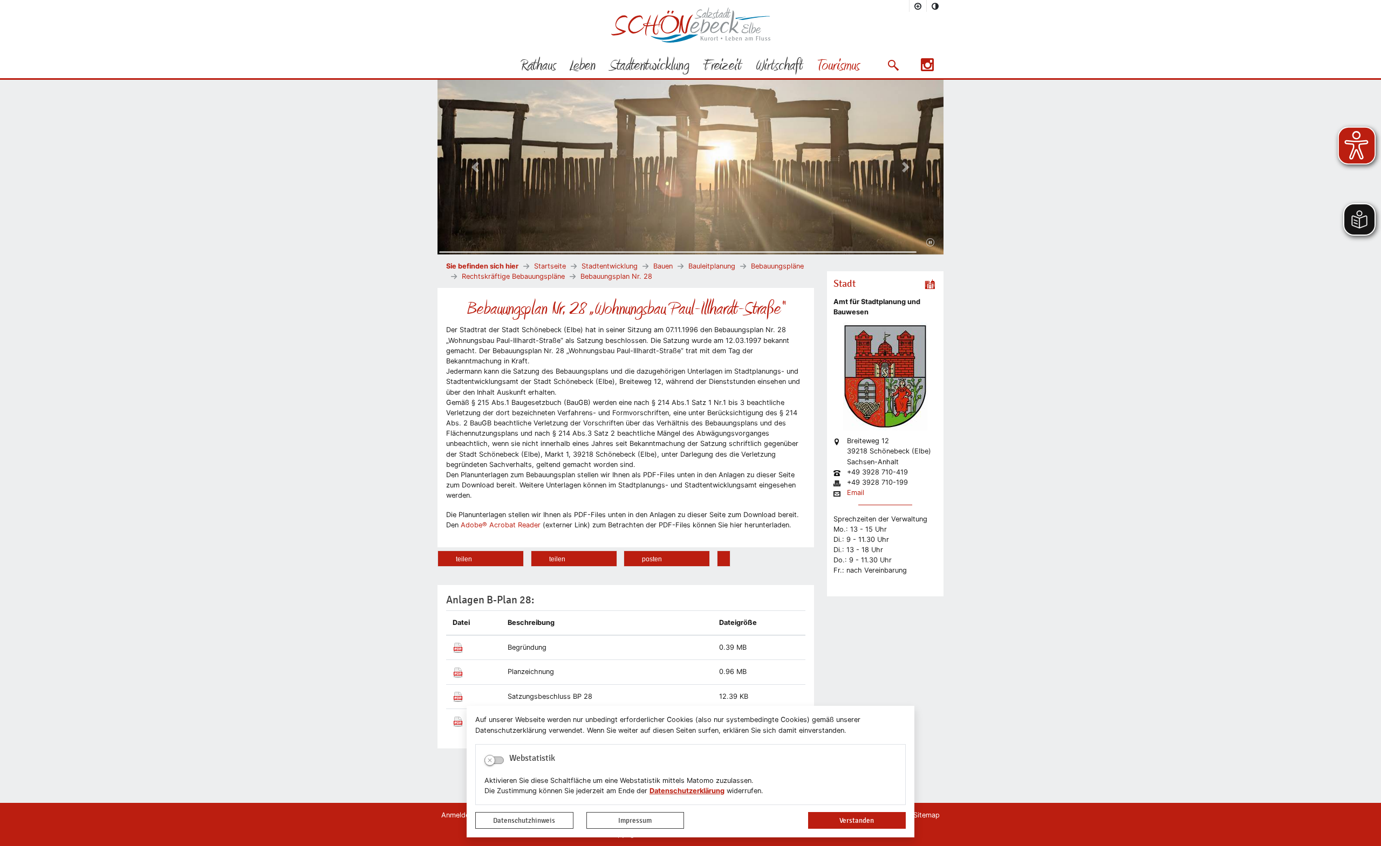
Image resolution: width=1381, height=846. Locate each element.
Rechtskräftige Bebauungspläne (513, 276)
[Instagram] (927, 68)
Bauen (663, 266)
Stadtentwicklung (610, 266)
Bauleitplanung (711, 266)
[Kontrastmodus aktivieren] (935, 6)
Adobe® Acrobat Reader (500, 525)
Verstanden (856, 820)
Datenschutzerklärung (687, 791)
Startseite (550, 266)
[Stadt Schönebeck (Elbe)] (691, 40)
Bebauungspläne (777, 266)
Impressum (635, 820)
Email (855, 493)
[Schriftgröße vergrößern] (918, 6)
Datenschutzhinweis (524, 820)
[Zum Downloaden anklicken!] (458, 647)
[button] (893, 65)
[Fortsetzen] (930, 242)
